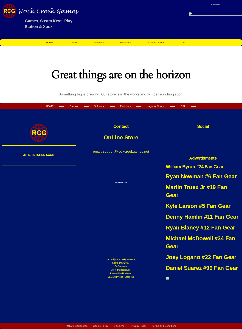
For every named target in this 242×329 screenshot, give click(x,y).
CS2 (183, 42)
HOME (50, 42)
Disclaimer (119, 325)
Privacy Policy (138, 325)
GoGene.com (121, 266)
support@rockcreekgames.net (120, 259)
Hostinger (127, 273)
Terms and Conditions (164, 325)
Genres (74, 42)
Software (99, 42)
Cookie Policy (100, 325)
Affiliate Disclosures (77, 325)
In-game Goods (155, 42)
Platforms (125, 42)
